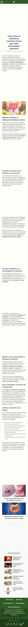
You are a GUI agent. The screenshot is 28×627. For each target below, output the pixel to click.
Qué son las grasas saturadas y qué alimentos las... (17, 558)
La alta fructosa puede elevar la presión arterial (18, 565)
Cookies (10, 624)
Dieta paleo (19, 599)
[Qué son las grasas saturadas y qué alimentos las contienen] (8, 558)
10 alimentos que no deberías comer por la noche (18, 583)
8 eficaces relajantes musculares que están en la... (18, 589)
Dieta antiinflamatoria (14, 607)
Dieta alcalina (9, 599)
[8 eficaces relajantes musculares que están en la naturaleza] (8, 591)
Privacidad (15, 624)
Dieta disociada (20, 603)
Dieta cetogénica (8, 603)
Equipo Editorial (19, 51)
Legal (7, 624)
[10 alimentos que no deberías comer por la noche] (8, 583)
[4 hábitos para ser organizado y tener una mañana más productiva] (8, 571)
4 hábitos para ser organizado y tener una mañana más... (18, 571)
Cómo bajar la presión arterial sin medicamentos (18, 577)
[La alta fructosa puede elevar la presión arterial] (8, 565)
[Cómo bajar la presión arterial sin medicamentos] (8, 578)
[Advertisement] (14, 19)
